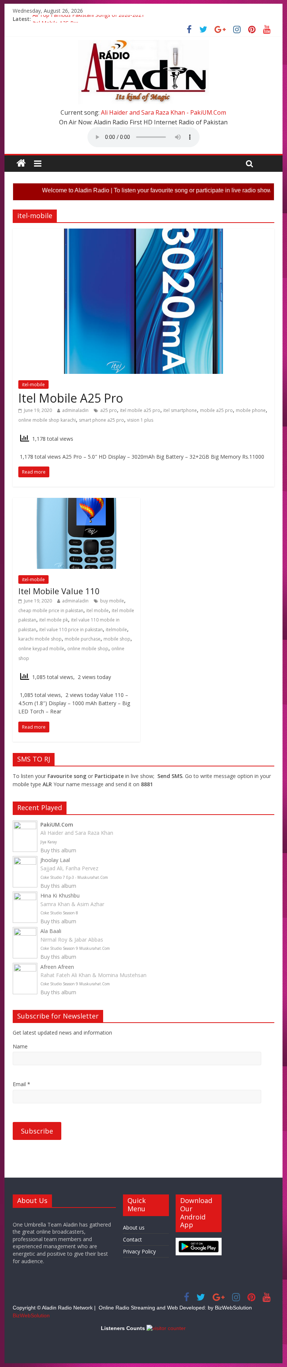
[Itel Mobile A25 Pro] (143, 233)
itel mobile (97, 610)
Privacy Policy (139, 1251)
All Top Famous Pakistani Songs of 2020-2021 (88, 18)
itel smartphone (180, 410)
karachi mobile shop (40, 639)
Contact (132, 1239)
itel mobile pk (53, 620)
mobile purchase (83, 639)
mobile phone (251, 410)
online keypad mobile (41, 648)
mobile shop (117, 639)
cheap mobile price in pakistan (50, 610)
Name (20, 1046)
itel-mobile (33, 384)
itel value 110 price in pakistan (71, 629)
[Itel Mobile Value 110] (76, 502)
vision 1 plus (140, 420)
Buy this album (58, 850)
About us (134, 1227)
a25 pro (108, 410)
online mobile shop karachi (47, 420)
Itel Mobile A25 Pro (70, 398)
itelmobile (116, 629)
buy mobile (112, 601)
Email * (21, 1084)
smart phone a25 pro (101, 420)
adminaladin (75, 410)
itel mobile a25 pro (140, 410)
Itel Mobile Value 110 (59, 590)
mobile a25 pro (216, 410)
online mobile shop (87, 648)
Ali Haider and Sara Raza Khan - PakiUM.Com (163, 112)
